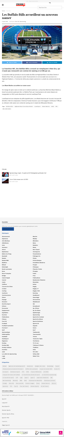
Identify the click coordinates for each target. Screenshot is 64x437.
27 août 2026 (14, 175)
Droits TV (56, 369)
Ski (34, 304)
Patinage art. (36, 256)
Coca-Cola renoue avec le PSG (19, 179)
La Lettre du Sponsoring (9, 354)
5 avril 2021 (5, 21)
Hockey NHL (5, 345)
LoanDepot (37, 106)
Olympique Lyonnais (49, 380)
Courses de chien (7, 286)
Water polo (36, 356)
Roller (34, 284)
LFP (17, 377)
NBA (21, 380)
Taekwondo (36, 332)
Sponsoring (23, 21)
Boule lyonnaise (7, 269)
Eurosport (5, 371)
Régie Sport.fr (6, 425)
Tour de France (24, 386)
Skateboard (36, 301)
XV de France (44, 386)
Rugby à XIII (36, 291)
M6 (51, 377)
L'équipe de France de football (11, 374)
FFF (23, 371)
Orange (5, 383)
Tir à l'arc (36, 343)
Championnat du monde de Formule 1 (13, 369)
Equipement (5, 310)
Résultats (35, 282)
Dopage (4, 299)
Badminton (5, 251)
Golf (3, 330)
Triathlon (35, 347)
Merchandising (7, 380)
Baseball (4, 256)
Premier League (30, 383)
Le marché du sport (8, 377)
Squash (35, 325)
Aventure (4, 247)
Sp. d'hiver (36, 308)
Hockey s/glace (6, 347)
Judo (3, 351)
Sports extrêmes (38, 321)
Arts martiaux (6, 241)
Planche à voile (37, 269)
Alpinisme (5, 238)
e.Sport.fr (4, 402)
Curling (4, 291)
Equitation (5, 312)
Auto (3, 245)
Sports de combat (38, 317)
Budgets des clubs (40, 366)
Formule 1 (5, 328)
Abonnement (6, 236)
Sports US (36, 323)
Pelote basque (37, 260)
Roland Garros (46, 383)
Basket (4, 258)
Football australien (7, 325)
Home (3, 10)
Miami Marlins (46, 106)
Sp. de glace (36, 310)
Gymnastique (6, 332)
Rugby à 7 (36, 288)
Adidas (4, 366)
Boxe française (6, 273)
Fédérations (5, 317)
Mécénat (15, 380)
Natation (35, 245)
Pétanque (35, 267)
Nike (25, 380)
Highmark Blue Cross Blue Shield (24, 106)
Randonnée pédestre (39, 280)
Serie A (54, 383)
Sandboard (36, 295)
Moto (34, 243)
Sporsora (5, 386)
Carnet (4, 280)
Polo (34, 275)
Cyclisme (5, 293)
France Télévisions (36, 371)
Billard (4, 264)
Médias (35, 238)
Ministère (35, 241)
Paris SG (11, 383)
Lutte (3, 358)
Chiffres (4, 284)
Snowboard (36, 306)
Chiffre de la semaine (32, 369)
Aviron (4, 249)
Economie (5, 308)
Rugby (34, 286)
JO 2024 (46, 371)
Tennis (35, 336)
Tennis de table (37, 338)
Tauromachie (37, 334)
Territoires (36, 341)
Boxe (3, 271)
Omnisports (36, 251)
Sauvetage (36, 297)
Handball (4, 336)
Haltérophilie (6, 334)
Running (35, 293)
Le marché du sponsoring (49, 374)
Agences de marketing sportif (17, 366)
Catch (3, 282)
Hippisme (5, 341)
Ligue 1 (26, 377)
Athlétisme (5, 243)
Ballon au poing (6, 254)
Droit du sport (6, 304)
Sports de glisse (38, 319)
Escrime (4, 314)
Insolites (4, 349)
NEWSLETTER (8, 229)
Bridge (4, 275)
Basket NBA (5, 260)
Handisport (5, 338)
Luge (3, 356)
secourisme (36, 299)
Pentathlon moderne (39, 262)
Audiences (30, 366)
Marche (35, 236)
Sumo (34, 328)
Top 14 (16, 386)
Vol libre (35, 351)
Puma (37, 383)
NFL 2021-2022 (7, 109)
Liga (21, 377)
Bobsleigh (5, 267)
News (34, 247)
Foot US (8, 10)
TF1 (11, 386)
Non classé (36, 249)
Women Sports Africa (8, 414)
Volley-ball (36, 354)
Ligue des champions (42, 377)
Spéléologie (36, 312)
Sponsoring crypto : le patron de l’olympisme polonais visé (28, 173)
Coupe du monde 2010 (46, 369)
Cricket (4, 288)
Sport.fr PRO (5, 417)
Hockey (4, 343)
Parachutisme (37, 254)
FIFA (27, 371)
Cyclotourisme (6, 295)
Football (4, 323)
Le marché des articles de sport (31, 374)
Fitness (4, 319)
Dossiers (4, 301)
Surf (34, 330)
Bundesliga (50, 366)
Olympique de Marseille (35, 380)
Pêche (34, 258)
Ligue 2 (33, 377)
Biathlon (4, 262)
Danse (4, 297)
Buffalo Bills (9, 106)
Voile (34, 349)
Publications (36, 277)
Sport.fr (4, 399)
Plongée (35, 271)
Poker (34, 273)
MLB (53, 106)
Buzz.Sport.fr (6, 406)
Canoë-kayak (6, 277)
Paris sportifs (19, 383)
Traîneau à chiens (38, 345)
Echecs (4, 306)
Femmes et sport (15, 371)
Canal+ (57, 366)
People (35, 264)
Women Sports (35, 386)
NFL (57, 106)
